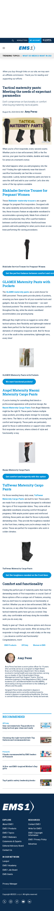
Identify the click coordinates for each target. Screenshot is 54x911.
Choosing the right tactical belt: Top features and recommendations (19, 739)
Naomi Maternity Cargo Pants (17, 408)
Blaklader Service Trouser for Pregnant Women (24, 266)
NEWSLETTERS (22, 40)
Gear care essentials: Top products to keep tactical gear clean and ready (18, 727)
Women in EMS (39, 645)
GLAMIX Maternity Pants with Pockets (20, 375)
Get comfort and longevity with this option (26, 476)
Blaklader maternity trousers (22, 201)
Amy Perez (31, 111)
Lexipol (19, 894)
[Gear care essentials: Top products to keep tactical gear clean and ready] (45, 725)
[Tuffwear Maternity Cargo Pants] (27, 551)
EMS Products (10, 645)
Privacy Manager (10, 884)
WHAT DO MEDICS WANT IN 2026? (38, 56)
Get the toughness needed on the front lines (27, 575)
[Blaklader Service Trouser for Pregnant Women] (27, 249)
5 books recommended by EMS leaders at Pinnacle (19, 755)
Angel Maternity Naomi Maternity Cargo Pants (21, 392)
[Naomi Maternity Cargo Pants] (27, 452)
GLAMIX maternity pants (17, 292)
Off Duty (24, 645)
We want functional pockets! (19, 382)
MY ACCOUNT (35, 40)
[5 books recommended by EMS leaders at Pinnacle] (45, 754)
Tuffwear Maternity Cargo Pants (23, 487)
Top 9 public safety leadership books (19, 780)
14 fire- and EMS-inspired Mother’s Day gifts (20, 767)
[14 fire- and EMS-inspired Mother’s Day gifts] (45, 768)
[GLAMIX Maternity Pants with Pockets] (27, 358)
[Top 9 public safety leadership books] (45, 782)
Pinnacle (6, 752)
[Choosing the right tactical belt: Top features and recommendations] (45, 740)
